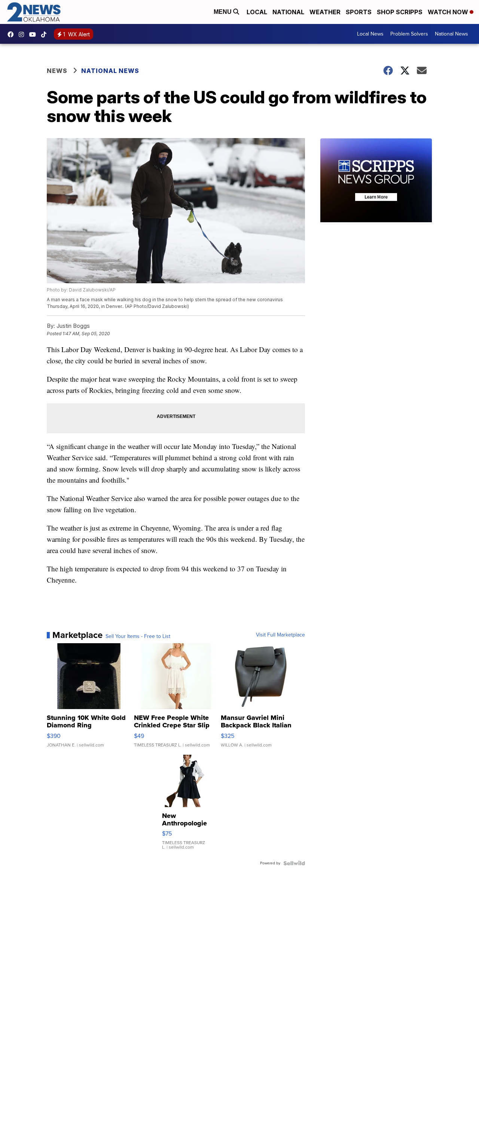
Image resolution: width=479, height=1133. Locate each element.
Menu (223, 12)
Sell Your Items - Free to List (138, 636)
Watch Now (449, 12)
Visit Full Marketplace (280, 635)
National (288, 12)
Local (257, 12)
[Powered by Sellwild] (294, 863)
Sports (359, 12)
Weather (325, 12)
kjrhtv (12, 34)
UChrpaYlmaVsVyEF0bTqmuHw (34, 34)
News (57, 70)
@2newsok (45, 34)
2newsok (23, 34)
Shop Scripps (399, 12)
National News (451, 34)
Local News (370, 34)
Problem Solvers (409, 34)
